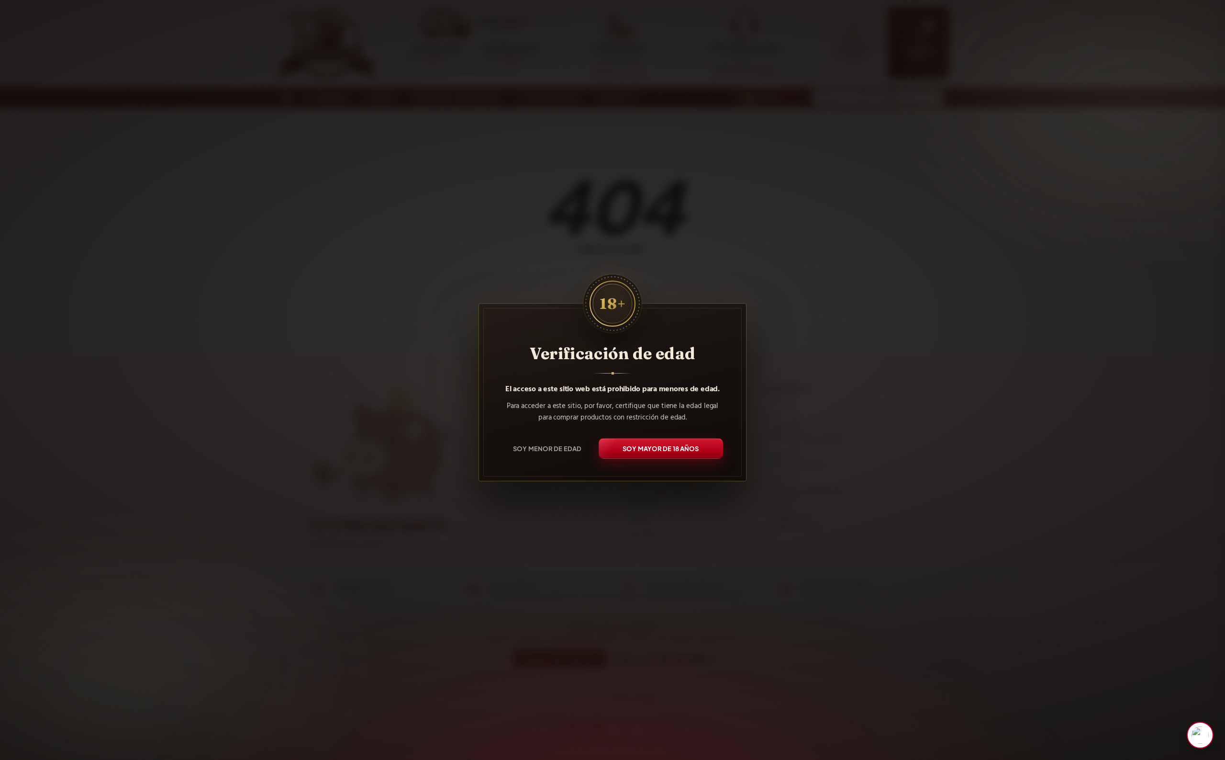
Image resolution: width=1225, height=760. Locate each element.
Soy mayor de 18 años (661, 448)
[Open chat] (1200, 735)
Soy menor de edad (547, 448)
